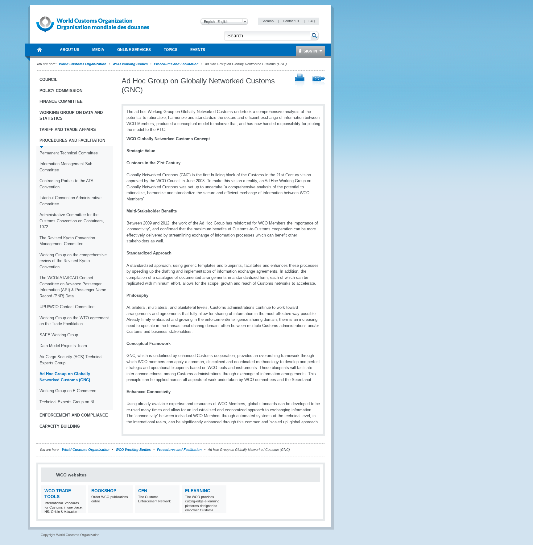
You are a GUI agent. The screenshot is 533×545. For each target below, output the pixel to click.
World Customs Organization (83, 64)
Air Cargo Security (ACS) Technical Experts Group (70, 359)
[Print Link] (299, 81)
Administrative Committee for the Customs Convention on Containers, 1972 (71, 220)
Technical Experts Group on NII (67, 402)
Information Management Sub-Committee (66, 166)
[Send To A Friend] (318, 81)
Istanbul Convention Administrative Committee (70, 200)
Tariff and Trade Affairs (67, 129)
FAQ (311, 21)
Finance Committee (61, 101)
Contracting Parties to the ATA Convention (66, 183)
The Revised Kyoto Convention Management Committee (67, 241)
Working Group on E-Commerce (67, 390)
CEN (142, 490)
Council (48, 79)
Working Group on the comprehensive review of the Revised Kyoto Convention (73, 261)
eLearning (197, 490)
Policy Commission (60, 90)
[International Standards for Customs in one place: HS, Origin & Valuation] (80, 509)
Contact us (291, 21)
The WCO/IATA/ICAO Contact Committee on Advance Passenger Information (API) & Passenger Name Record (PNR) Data (72, 286)
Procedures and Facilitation (176, 64)
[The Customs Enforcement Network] (174, 509)
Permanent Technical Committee (68, 153)
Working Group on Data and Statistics (71, 115)
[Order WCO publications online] (127, 509)
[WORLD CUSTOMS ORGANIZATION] (39, 50)
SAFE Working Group (58, 335)
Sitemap (268, 21)
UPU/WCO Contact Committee (66, 306)
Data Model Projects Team (63, 345)
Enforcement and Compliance (73, 415)
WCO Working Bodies (130, 64)
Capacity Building (59, 426)
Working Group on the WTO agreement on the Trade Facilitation (74, 321)
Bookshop (103, 490)
